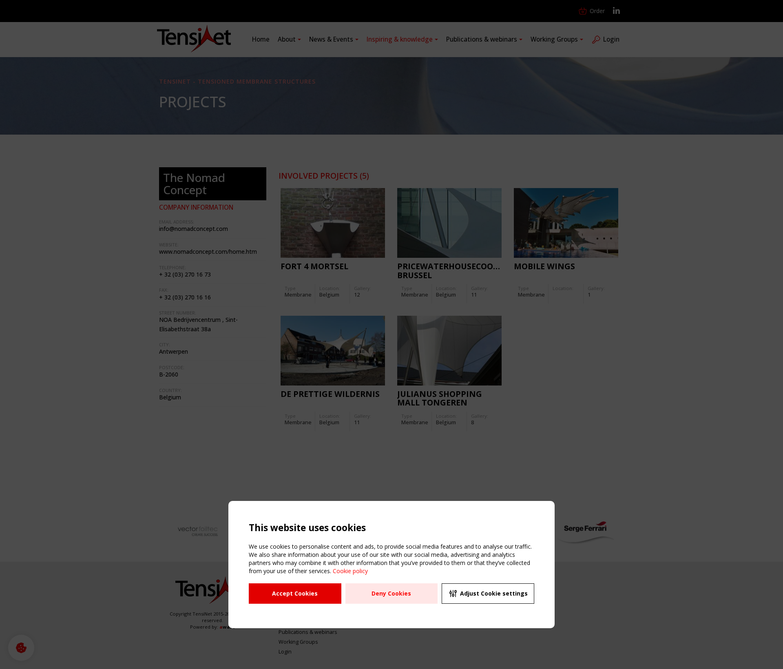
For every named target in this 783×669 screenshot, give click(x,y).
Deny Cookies (391, 593)
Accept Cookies (295, 593)
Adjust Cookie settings (494, 593)
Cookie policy (350, 571)
